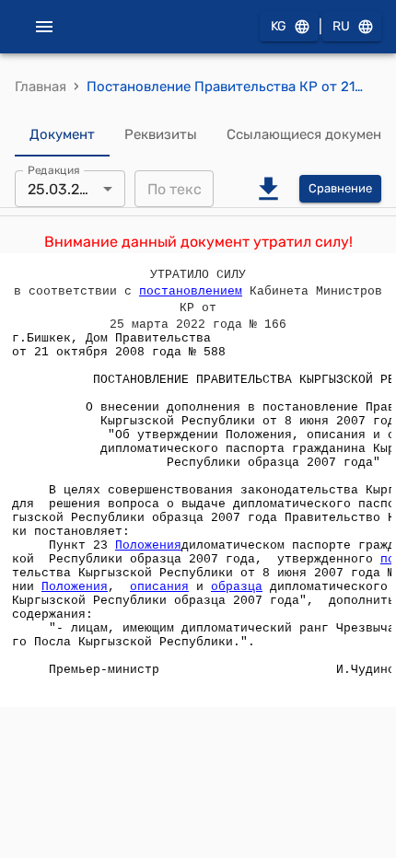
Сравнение (340, 188)
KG (278, 26)
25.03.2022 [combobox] (66, 189)
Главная (40, 86)
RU (341, 26)
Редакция (54, 170)
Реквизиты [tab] (160, 134)
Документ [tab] (62, 134)
